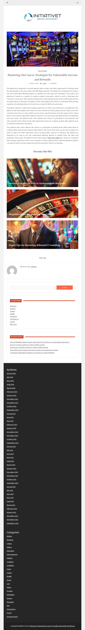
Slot (8, 606)
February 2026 (12, 392)
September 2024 (13, 443)
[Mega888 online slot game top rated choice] (42, 203)
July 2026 (10, 377)
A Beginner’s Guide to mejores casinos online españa (29, 347)
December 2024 (12, 432)
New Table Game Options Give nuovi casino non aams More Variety (34, 350)
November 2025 (12, 403)
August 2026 (11, 373)
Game (9, 569)
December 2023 (12, 472)
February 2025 (12, 425)
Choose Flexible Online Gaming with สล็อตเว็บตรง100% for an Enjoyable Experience (40, 342)
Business (13, 306)
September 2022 (12, 523)
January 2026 (11, 395)
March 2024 (11, 465)
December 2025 (12, 399)
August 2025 (11, 414)
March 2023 (11, 505)
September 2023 (12, 483)
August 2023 (11, 487)
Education (10, 551)
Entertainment (12, 554)
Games (12, 311)
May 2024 (10, 458)
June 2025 (10, 417)
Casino (9, 544)
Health (12, 314)
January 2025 (11, 428)
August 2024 (11, 447)
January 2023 (11, 512)
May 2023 (10, 498)
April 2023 (10, 501)
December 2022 (12, 516)
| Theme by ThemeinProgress (40, 626)
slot (45, 258)
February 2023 (12, 509)
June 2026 (10, 381)
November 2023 (12, 476)
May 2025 (10, 421)
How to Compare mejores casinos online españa (27, 345)
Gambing (10, 562)
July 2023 (10, 490)
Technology (14, 319)
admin (44, 83)
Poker (9, 587)
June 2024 (10, 454)
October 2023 (11, 479)
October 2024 (11, 439)
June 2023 (10, 494)
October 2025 (11, 406)
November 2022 (12, 520)
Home (9, 580)
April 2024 (10, 461)
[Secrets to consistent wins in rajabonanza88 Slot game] (42, 173)
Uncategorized (42, 71)
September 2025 (12, 410)
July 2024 (10, 450)
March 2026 (11, 388)
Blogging (13, 324)
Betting (9, 536)
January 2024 (11, 469)
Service (9, 598)
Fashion (13, 309)
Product (10, 591)
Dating (9, 547)
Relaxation (10, 595)
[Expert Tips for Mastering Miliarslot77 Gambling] (42, 234)
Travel (12, 322)
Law (8, 584)
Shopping (13, 316)
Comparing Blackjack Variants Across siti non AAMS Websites (32, 353)
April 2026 (10, 384)
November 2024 (12, 436)
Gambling (10, 565)
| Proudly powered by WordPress (63, 626)
